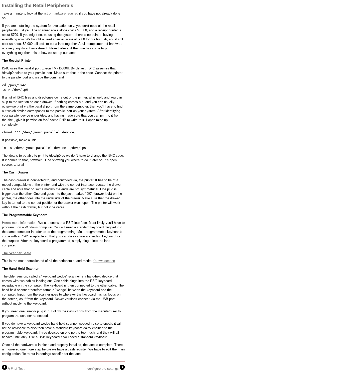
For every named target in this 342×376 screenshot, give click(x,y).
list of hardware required (61, 13)
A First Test (16, 368)
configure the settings (103, 368)
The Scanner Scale (16, 253)
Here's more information (19, 223)
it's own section (104, 261)
